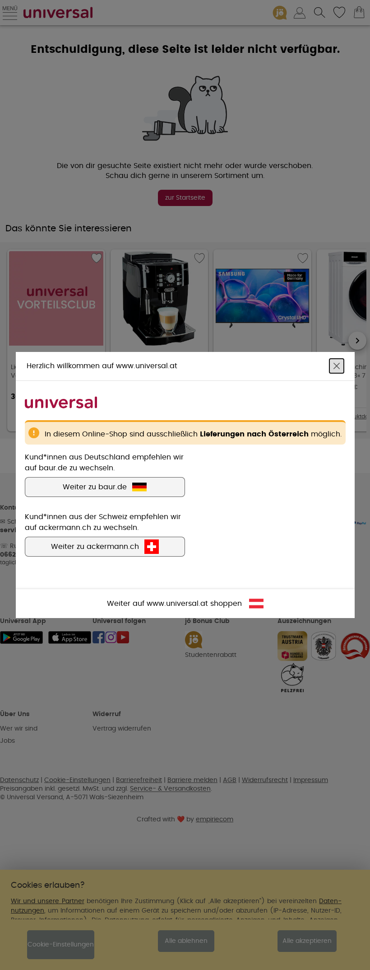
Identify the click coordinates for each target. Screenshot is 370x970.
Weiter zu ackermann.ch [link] (95, 546)
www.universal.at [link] (177, 603)
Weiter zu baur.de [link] (95, 487)
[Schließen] (336, 366)
